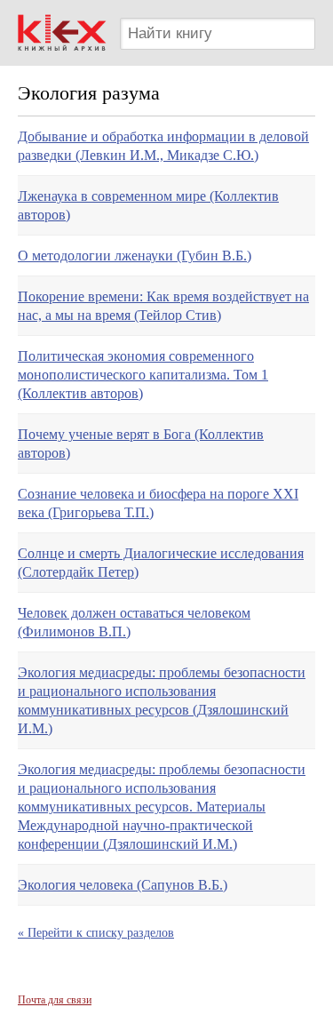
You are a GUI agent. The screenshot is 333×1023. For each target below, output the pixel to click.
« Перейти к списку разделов (96, 932)
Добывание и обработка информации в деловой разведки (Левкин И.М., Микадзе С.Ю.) (163, 146)
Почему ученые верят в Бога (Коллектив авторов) (141, 443)
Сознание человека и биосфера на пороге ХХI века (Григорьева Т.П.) (158, 503)
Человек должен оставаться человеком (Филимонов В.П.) (134, 622)
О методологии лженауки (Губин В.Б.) (134, 255)
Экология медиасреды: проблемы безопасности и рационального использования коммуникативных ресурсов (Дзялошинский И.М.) (161, 700)
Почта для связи (54, 1000)
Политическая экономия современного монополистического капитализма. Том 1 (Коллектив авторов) (143, 374)
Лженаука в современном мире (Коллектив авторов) (148, 205)
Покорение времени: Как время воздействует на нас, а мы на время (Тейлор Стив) (163, 306)
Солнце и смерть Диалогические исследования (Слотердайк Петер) (161, 562)
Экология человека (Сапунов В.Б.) (122, 884)
